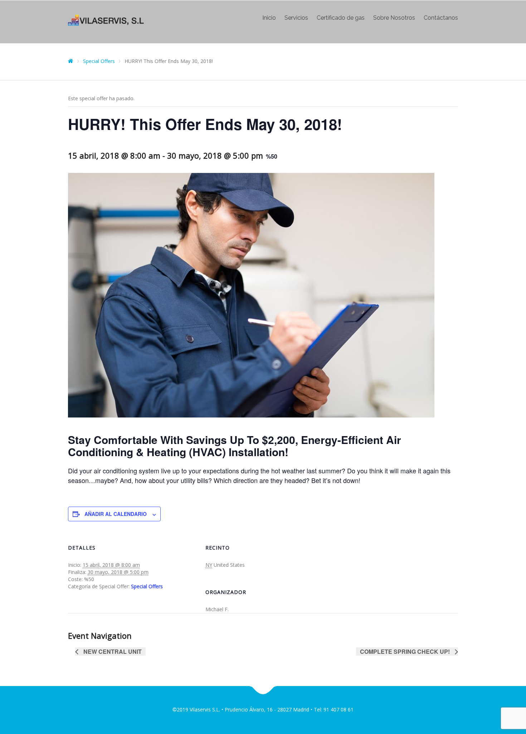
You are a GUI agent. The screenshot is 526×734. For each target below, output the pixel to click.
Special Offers (147, 586)
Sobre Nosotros (394, 18)
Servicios (296, 18)
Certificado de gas (341, 18)
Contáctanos (441, 18)
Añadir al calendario (115, 513)
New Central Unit (112, 651)
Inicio (269, 18)
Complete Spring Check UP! (405, 651)
